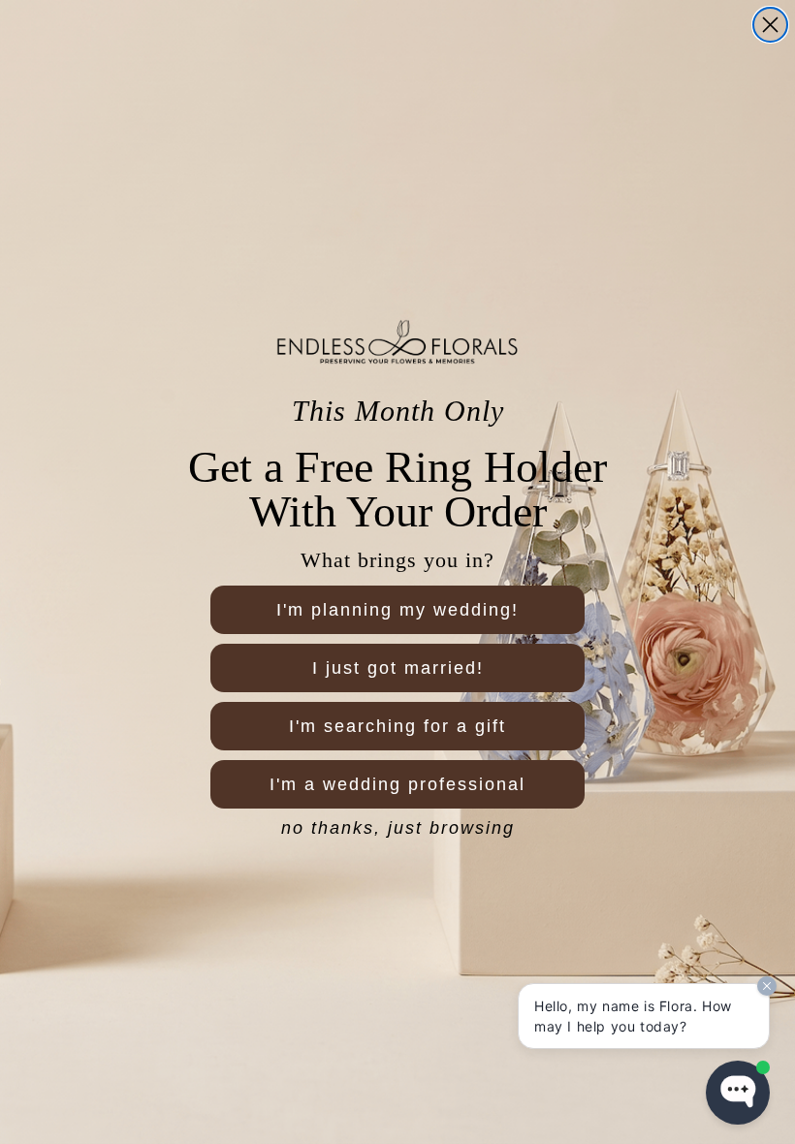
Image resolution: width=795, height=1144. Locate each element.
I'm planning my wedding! (397, 610)
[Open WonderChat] (738, 1093)
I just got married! (398, 668)
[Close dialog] (770, 25)
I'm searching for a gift (397, 726)
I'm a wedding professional (397, 784)
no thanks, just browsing (398, 828)
